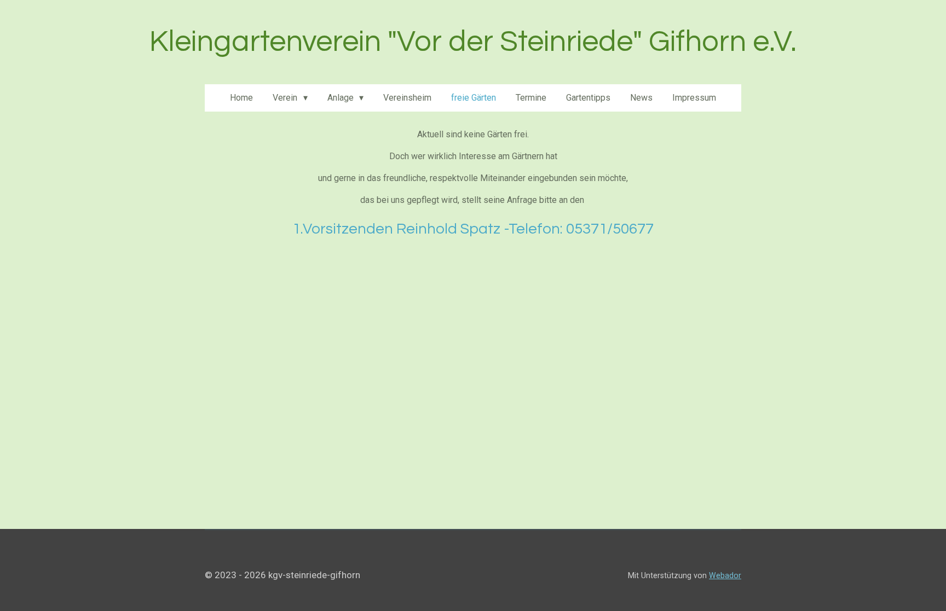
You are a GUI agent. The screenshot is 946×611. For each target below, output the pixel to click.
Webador (725, 575)
